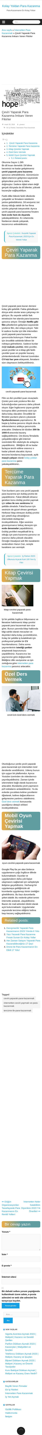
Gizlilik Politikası (13, 1409)
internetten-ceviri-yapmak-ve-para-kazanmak (21, 1004)
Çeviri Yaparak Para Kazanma (23, 143)
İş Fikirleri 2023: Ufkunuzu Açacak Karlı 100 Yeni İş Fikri (21, 559)
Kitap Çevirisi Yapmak (19, 149)
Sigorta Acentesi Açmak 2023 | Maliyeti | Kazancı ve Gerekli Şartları (20, 1337)
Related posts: (21, 158)
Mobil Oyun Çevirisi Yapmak (22, 155)
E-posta (6, 1265)
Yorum (6, 1232)
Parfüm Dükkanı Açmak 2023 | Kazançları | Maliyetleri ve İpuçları (20, 1347)
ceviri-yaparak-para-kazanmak (19, 998)
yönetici (22, 124)
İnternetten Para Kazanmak (25, 128)
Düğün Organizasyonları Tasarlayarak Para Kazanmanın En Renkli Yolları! (11, 1208)
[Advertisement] (21, 61)
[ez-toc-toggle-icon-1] (4, 140)
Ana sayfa (7, 30)
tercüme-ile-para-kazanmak (17, 1010)
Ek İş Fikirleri (10, 128)
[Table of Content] (4, 139)
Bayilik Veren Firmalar (16, 1386)
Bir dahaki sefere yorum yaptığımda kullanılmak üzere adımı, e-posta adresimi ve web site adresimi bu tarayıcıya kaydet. (21, 1296)
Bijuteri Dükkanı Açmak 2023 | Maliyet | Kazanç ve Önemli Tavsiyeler (20, 1363)
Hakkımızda (11, 1413)
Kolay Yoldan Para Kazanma (21, 6)
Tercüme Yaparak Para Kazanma (24, 146)
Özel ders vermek (10, 801)
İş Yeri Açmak (12, 1397)
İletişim (8, 1416)
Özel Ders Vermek (17, 152)
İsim (5, 1254)
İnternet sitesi (9, 1277)
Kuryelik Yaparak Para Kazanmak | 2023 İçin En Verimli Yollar (22, 236)
